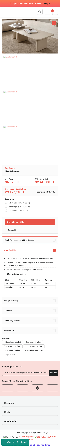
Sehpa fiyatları (9, 355)
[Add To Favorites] (54, 23)
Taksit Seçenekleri (12, 320)
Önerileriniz (9, 330)
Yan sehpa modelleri (12, 346)
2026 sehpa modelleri (34, 346)
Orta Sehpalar (10, 168)
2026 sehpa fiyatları (12, 350)
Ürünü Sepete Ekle (15, 222)
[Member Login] (47, 12)
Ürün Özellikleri (10, 250)
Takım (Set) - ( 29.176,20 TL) (19, 203)
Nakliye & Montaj (11, 301)
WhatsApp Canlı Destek (17, 442)
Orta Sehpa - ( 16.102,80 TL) (19, 207)
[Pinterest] (37, 387)
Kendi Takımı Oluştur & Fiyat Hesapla (19, 240)
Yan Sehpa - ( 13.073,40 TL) (19, 211)
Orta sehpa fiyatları (33, 342)
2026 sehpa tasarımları (34, 350)
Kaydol (53, 373)
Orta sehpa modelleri (12, 342)
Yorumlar (8, 311)
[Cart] (55, 12)
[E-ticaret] (29, 445)
